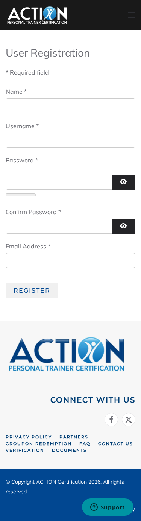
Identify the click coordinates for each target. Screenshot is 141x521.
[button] (131, 15)
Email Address (28, 246)
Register (32, 290)
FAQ (85, 443)
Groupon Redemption (39, 443)
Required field (27, 72)
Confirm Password (33, 212)
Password (22, 160)
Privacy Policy (29, 437)
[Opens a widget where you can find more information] (107, 507)
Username (22, 126)
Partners (73, 437)
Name (16, 91)
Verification (25, 450)
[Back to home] (37, 15)
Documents (69, 450)
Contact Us (115, 443)
